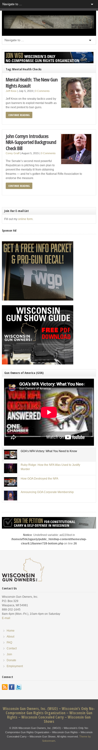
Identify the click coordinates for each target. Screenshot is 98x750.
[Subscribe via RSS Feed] (5, 687)
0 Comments (42, 91)
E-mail (6, 618)
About (10, 636)
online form (25, 219)
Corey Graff (13, 153)
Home (11, 630)
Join (9, 654)
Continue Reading (19, 115)
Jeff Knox (11, 91)
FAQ (9, 642)
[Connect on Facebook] (12, 687)
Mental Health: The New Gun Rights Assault (32, 82)
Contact (12, 648)
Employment (15, 666)
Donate (11, 660)
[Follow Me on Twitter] (18, 687)
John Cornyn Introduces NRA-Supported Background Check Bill (31, 142)
